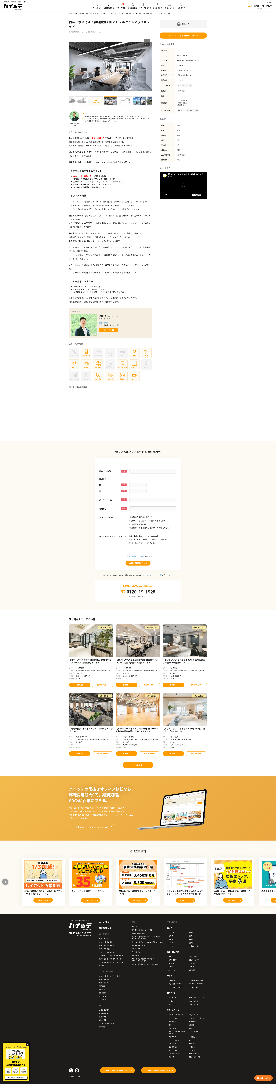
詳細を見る (80, 685)
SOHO (171, 1001)
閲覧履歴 (270, 2)
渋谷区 (171, 936)
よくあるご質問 (104, 1010)
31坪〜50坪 (193, 956)
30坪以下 (102, 986)
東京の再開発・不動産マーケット (110, 959)
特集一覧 (134, 927)
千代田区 (171, 933)
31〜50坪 (102, 989)
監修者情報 (103, 1017)
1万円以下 (172, 980)
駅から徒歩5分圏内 (192, 110)
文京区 (171, 946)
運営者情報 (103, 1020)
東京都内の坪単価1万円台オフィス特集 (145, 964)
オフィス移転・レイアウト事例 (109, 976)
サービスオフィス (174, 1004)
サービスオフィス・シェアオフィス (111, 962)
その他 (101, 965)
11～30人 (172, 966)
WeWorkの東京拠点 (138, 933)
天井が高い (172, 1044)
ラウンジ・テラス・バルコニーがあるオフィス (147, 942)
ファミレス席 (136, 949)
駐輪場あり (193, 1021)
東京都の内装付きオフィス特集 (142, 930)
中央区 (191, 933)
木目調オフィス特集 (138, 945)
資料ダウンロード (43, 900)
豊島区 (191, 943)
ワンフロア (172, 1037)
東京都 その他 (194, 946)
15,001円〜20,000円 (175, 984)
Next (148, 101)
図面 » (147, 44)
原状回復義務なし (174, 1054)
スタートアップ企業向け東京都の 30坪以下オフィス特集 (143, 960)
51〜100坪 (102, 993)
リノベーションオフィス (197, 1018)
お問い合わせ (103, 1013)
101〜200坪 (103, 996)
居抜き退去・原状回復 (106, 945)
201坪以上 (102, 999)
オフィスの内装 (104, 949)
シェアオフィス (194, 1004)
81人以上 (192, 970)
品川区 (191, 939)
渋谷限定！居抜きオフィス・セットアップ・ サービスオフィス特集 (146, 938)
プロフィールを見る (108, 330)
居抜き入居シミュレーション (117, 1070)
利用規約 (159, 575)
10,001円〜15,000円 (196, 980)
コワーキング (193, 1001)
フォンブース (193, 1015)
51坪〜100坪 (173, 960)
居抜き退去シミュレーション (158, 1070)
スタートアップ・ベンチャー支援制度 (112, 955)
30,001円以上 (193, 987)
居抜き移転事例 (104, 979)
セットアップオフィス (184, 85)
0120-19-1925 (262, 6)
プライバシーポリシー (134, 556)
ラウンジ (192, 1047)
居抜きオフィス (104, 939)
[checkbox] (152, 522)
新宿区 (171, 943)
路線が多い (181, 110)
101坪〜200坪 (194, 960)
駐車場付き (172, 1021)
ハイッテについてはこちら (92, 827)
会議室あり (172, 1028)
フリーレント (173, 1050)
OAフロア (192, 1040)
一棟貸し (192, 1037)
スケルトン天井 (194, 1032)
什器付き (192, 1050)
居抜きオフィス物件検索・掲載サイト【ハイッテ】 (85, 13)
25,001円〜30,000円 (175, 987)
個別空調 (192, 1044)
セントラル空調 (174, 1040)
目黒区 (171, 939)
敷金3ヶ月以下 (194, 1054)
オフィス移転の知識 (106, 942)
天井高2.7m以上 (137, 955)
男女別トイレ (136, 952)
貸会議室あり (173, 1047)
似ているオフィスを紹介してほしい (183, 35)
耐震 (190, 1028)
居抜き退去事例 (104, 983)
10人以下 (192, 963)
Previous (73, 101)
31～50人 (192, 966)
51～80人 (172, 970)
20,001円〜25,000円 (196, 984)
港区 (190, 936)
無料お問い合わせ (102, 685)
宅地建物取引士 (104, 323)
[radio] (141, 517)
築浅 (170, 1025)
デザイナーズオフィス (176, 1015)
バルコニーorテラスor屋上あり (177, 1032)
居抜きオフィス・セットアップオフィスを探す (116, 13)
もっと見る (138, 765)
